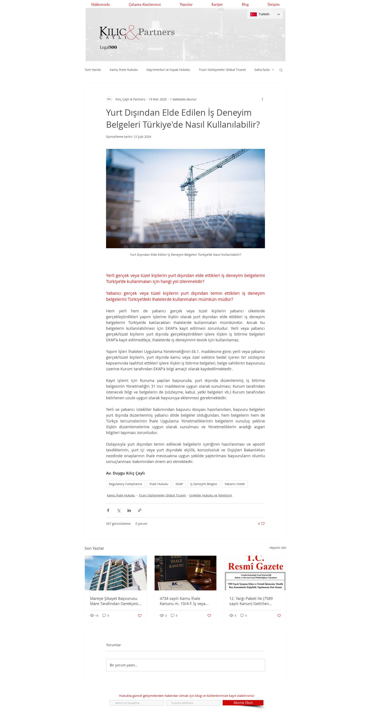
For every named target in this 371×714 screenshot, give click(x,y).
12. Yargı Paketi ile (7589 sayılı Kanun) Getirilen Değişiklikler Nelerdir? (251, 601)
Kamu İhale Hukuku (124, 70)
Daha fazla (262, 70)
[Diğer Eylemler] (262, 99)
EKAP (179, 484)
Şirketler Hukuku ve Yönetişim (210, 495)
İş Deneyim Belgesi (203, 484)
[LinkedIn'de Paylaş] (129, 510)
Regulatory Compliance (125, 484)
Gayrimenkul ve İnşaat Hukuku (168, 70)
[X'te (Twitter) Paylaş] (119, 510)
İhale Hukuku (158, 484)
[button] (281, 69)
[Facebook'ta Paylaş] (108, 510)
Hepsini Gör (277, 548)
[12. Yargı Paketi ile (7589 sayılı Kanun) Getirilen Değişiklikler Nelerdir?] (255, 573)
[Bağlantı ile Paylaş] (140, 510)
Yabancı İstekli (235, 484)
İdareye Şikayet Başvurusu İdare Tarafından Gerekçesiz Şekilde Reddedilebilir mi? (115, 601)
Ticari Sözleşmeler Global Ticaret (222, 70)
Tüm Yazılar (93, 70)
